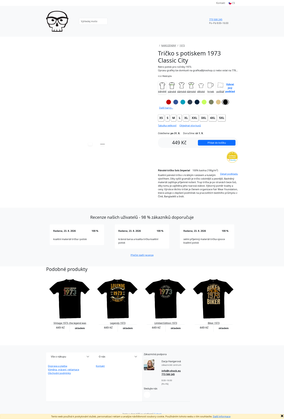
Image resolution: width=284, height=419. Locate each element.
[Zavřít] (282, 416)
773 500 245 (215, 19)
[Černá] (225, 102)
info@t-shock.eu (171, 370)
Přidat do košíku (217, 142)
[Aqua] (182, 102)
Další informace (221, 416)
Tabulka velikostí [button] (167, 125)
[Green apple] (204, 102)
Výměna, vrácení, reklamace (63, 369)
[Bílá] (161, 102)
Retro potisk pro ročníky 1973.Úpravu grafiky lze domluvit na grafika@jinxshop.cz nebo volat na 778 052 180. (198, 68)
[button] (231, 3)
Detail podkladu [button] (229, 174)
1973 (182, 45)
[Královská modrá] (175, 102)
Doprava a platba (57, 366)
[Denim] (189, 102)
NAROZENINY (168, 45)
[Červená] (168, 102)
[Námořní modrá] (197, 102)
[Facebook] (147, 395)
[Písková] (218, 102)
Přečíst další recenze (142, 255)
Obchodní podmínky (59, 373)
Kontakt (220, 3)
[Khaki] (211, 102)
